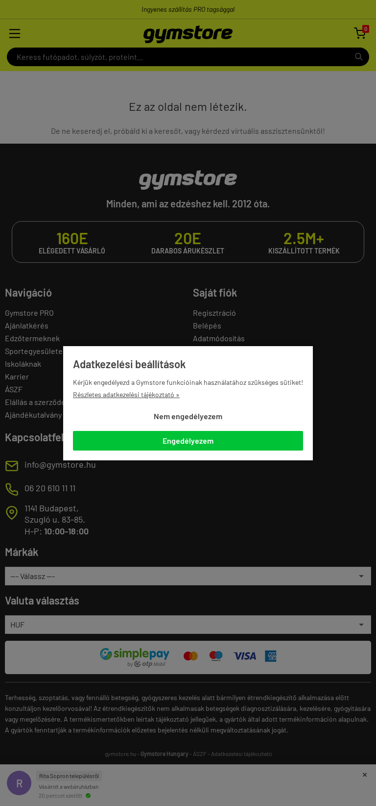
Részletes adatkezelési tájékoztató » (126, 394)
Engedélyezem (188, 440)
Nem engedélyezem (188, 416)
